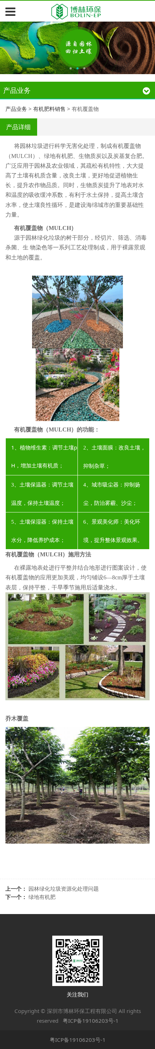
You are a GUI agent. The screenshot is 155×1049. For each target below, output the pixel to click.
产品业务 (16, 108)
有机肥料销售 (49, 108)
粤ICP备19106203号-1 (91, 1020)
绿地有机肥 (42, 896)
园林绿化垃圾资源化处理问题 (63, 888)
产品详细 (18, 127)
